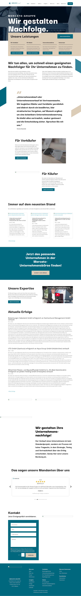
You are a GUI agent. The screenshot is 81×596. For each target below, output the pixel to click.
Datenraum (63, 3)
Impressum (62, 589)
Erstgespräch (65, 36)
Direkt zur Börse (40, 282)
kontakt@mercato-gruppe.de (15, 590)
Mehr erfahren (17, 53)
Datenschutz (62, 587)
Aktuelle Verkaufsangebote (48, 592)
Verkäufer (33, 3)
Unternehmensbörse (47, 594)
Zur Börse (47, 53)
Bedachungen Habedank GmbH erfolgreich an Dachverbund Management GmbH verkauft (39, 328)
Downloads (31, 594)
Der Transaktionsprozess (48, 584)
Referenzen (31, 586)
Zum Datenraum (65, 53)
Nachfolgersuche (46, 586)
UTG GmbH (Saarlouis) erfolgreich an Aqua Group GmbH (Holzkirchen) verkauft (38, 357)
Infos (60, 580)
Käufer (39, 3)
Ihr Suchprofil (45, 591)
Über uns (52, 3)
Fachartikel (31, 591)
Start (28, 3)
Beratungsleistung (46, 580)
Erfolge (30, 592)
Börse (58, 3)
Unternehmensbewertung (48, 582)
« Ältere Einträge (11, 249)
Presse (30, 584)
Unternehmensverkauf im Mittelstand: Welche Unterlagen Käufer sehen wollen (39, 228)
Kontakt (70, 3)
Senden (31, 564)
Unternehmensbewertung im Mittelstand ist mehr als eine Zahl (62, 228)
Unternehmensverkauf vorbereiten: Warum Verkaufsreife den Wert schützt (17, 228)
